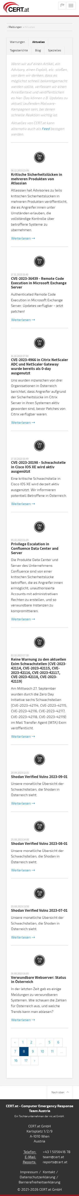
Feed (46, 129)
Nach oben (58, 1092)
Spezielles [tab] (54, 50)
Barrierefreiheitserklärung (39, 1182)
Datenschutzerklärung (37, 1177)
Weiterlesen (21, 238)
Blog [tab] (38, 50)
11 (52, 1051)
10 (42, 1051)
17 (25, 1060)
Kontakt (49, 1172)
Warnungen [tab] (17, 42)
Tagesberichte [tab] (19, 50)
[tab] (38, 42)
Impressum (29, 1172)
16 (16, 1060)
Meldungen (15, 27)
